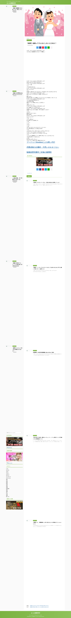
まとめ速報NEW (11, 3)
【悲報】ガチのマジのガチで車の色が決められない (39, 605)
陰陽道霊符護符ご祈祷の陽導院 (39, 152)
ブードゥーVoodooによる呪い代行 (41, 142)
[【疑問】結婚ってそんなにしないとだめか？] (46, 47)
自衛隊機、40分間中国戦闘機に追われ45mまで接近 (43, 352)
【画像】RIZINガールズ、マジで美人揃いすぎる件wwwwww (17, 264)
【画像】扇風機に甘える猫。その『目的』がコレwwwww (17, 9)
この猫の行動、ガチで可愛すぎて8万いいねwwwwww (17, 179)
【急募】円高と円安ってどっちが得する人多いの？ (39, 607)
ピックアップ (30, 173)
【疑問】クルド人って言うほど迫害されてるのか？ (17, 349)
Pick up (10, 447)
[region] (35, 59)
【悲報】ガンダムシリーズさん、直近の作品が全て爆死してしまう (46, 182)
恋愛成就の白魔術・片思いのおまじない (43, 147)
